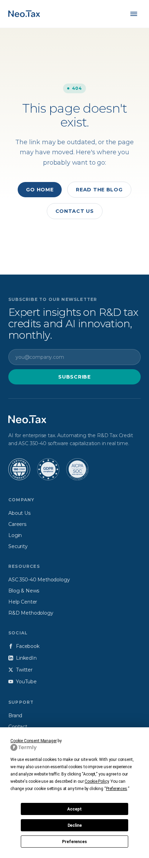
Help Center (22, 602)
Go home (39, 190)
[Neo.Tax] (27, 419)
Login (15, 535)
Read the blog (99, 190)
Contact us (74, 211)
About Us (19, 513)
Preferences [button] (116, 788)
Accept (74, 809)
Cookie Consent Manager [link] (33, 740)
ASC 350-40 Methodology (39, 580)
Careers (17, 524)
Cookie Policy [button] (96, 781)
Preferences (74, 841)
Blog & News (23, 591)
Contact (17, 726)
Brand (15, 715)
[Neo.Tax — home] (24, 13)
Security (18, 546)
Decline (75, 825)
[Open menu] (134, 14)
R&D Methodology (30, 613)
